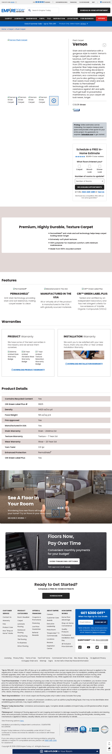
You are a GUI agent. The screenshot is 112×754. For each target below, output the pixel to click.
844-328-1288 (88, 192)
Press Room (51, 630)
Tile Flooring (22, 639)
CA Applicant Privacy (98, 658)
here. (22, 721)
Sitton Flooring (23, 646)
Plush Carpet (20, 29)
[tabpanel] (56, 239)
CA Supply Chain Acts (29, 661)
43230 (12, 2)
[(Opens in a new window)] (93, 729)
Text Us (101, 192)
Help (93, 2)
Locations (50, 639)
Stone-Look (100, 170)
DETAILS (83, 24)
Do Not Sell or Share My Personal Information (72, 661)
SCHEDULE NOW (56, 596)
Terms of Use (31, 658)
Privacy (102, 632)
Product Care (8, 627)
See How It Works (16, 518)
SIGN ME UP (100, 622)
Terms (94, 632)
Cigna (50, 661)
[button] (56, 751)
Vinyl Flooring (22, 636)
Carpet (11, 29)
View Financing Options (64, 561)
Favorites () (106, 2)
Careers (50, 614)
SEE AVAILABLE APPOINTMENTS (89, 187)
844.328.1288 (102, 640)
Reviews (41, 2)
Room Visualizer (23, 617)
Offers (101, 18)
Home (4, 29)
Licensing (7, 658)
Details (67, 567)
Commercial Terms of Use (62, 658)
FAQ (4, 624)
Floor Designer (84, 2)
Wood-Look (89, 170)
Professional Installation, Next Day (68, 638)
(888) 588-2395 (51, 740)
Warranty (6, 620)
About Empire (53, 611)
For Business (22, 643)
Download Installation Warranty (85, 363)
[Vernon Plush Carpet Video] (53, 100)
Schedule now (87, 134)
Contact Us (7, 617)
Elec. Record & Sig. (81, 658)
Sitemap (43, 661)
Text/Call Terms (44, 658)
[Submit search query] (29, 10)
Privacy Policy (18, 658)
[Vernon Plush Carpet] (35, 66)
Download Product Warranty (29, 369)
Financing (73, 2)
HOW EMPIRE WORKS (61, 2)
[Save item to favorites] (104, 44)
